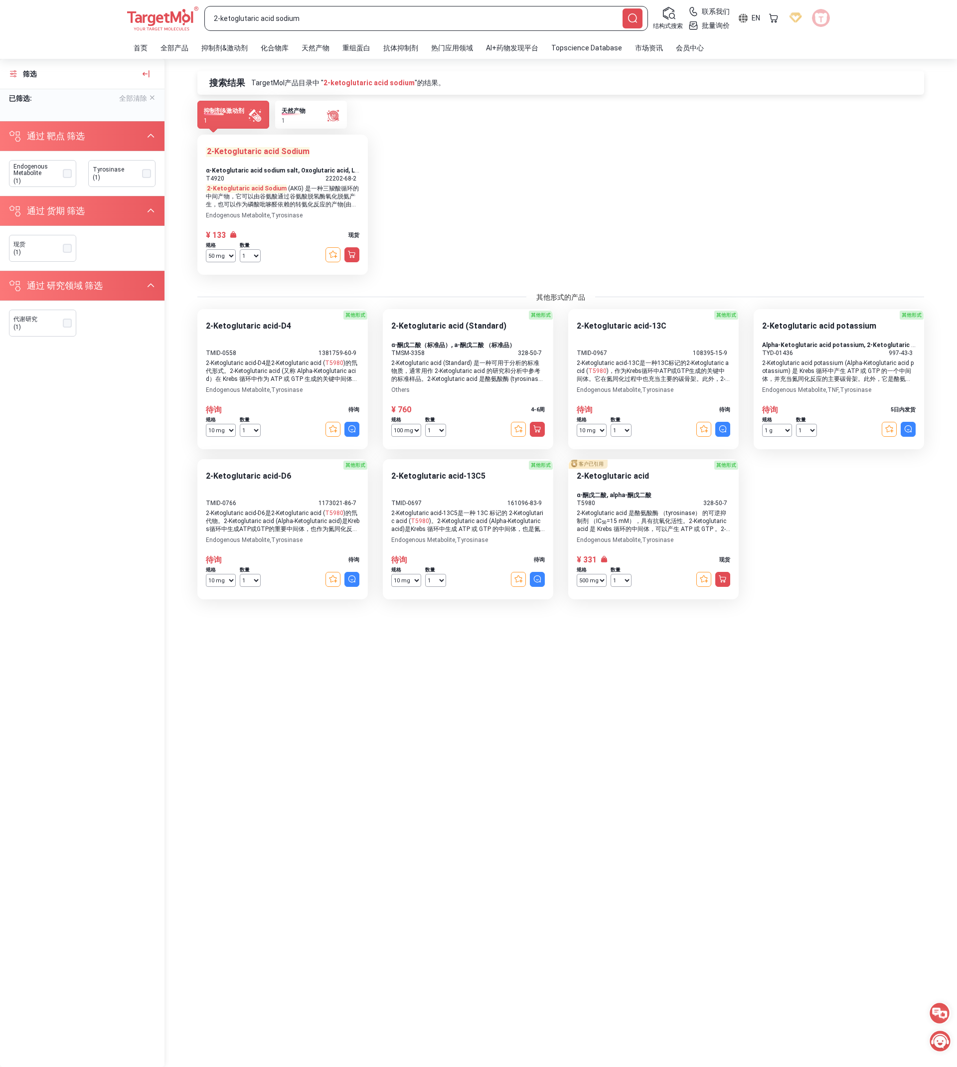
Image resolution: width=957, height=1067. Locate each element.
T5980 (334, 362)
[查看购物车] (773, 17)
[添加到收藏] (332, 254)
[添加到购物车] (351, 254)
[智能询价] (351, 429)
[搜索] (632, 18)
